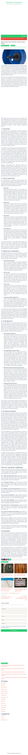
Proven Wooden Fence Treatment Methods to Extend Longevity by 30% (20, 589)
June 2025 (3, 703)
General (2, 715)
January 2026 (3, 689)
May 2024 (3, 709)
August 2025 (3, 699)
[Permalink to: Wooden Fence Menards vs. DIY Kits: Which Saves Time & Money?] (7, 568)
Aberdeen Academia (14, 2)
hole (15, 593)
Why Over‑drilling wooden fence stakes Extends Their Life (20, 575)
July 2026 (3, 685)
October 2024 (3, 705)
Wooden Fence (4, 719)
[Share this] (2, 559)
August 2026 (3, 683)
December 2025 (4, 691)
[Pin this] (6, 559)
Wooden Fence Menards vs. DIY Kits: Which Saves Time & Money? (7, 575)
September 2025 (4, 697)
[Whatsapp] (10, 559)
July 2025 (3, 701)
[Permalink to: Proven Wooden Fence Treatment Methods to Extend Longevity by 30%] (20, 582)
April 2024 (3, 711)
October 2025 (3, 695)
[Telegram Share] (8, 559)
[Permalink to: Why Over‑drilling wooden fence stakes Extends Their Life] (20, 568)
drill (13, 593)
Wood (6, 593)
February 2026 (4, 687)
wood (17, 593)
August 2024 (3, 707)
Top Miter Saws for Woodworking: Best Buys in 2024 (21, 597)
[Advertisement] (14, 19)
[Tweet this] (4, 559)
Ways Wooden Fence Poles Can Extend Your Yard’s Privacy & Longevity (6, 589)
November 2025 (4, 693)
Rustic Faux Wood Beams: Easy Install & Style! (6, 597)
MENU (25, 36)
